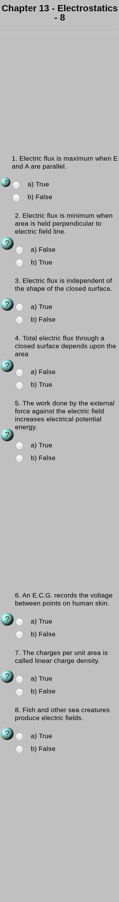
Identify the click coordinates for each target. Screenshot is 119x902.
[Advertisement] (59, 94)
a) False (43, 249)
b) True (41, 262)
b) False (40, 197)
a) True (38, 184)
